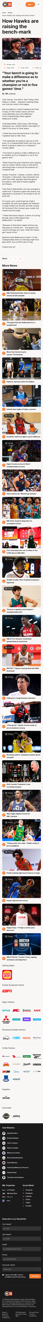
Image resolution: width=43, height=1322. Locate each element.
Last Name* (6, 1234)
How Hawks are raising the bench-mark (18, 15)
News (10, 13)
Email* (4, 1245)
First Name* (7, 1224)
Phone (4, 1255)
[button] (30, 4)
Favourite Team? (8, 1265)
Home (4, 12)
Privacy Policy (20, 1277)
